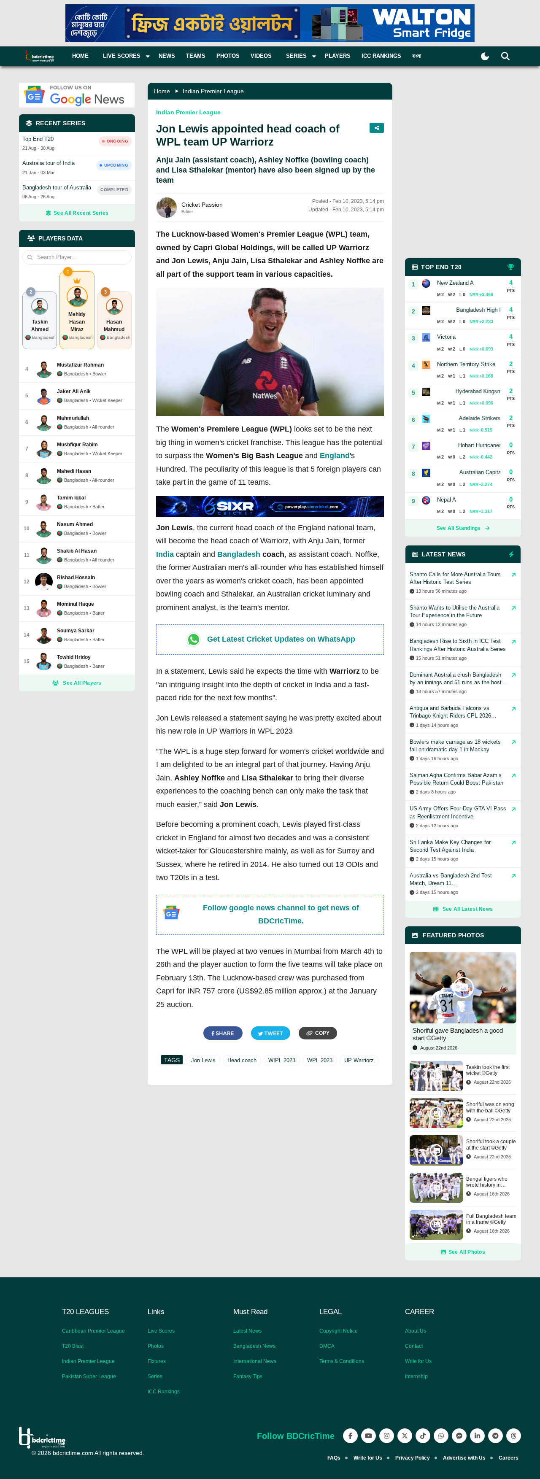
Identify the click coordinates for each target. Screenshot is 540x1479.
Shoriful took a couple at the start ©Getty (491, 1144)
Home (80, 56)
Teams (195, 56)
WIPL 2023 (281, 1060)
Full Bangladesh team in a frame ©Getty (491, 1219)
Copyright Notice (338, 1331)
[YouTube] (368, 1435)
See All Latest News (468, 909)
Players (338, 56)
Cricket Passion (202, 204)
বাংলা (416, 56)
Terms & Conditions (341, 1361)
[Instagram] (386, 1435)
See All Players (82, 683)
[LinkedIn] (477, 1435)
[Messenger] (459, 1435)
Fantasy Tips (247, 1376)
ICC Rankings (381, 56)
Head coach (241, 1060)
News (167, 56)
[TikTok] (423, 1435)
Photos (228, 56)
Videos (261, 56)
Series (155, 1376)
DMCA (327, 1346)
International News (254, 1361)
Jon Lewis (203, 1060)
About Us (415, 1331)
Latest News (247, 1331)
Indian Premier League (213, 91)
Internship (416, 1376)
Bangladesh (238, 554)
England (335, 455)
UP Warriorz (359, 1060)
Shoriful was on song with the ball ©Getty (490, 1107)
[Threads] (513, 1435)
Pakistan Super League (89, 1376)
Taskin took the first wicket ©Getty (488, 1070)
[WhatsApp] (441, 1435)
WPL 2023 (319, 1060)
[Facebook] (350, 1435)
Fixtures (157, 1361)
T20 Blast (73, 1346)
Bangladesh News (254, 1346)
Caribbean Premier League (93, 1331)
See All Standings (459, 528)
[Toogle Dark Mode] (485, 56)
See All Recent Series (81, 213)
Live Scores (161, 1331)
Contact (414, 1346)
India (165, 554)
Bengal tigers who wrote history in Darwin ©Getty (487, 1182)
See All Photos (466, 1252)
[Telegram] (495, 1435)
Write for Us (418, 1361)
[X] (404, 1435)
